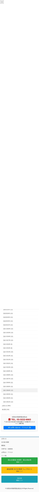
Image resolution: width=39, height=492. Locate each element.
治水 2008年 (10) (8, 375)
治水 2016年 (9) (7, 344)
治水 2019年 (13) (8, 332)
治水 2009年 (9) (7, 371)
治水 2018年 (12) (8, 336)
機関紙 (3, 445)
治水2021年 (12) (8, 325)
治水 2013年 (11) (8, 355)
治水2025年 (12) (8, 309)
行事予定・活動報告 (7, 449)
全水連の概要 (5, 442)
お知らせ (3, 438)
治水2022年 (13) (8, 321)
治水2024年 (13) (8, 313)
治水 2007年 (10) (8, 378)
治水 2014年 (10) (8, 352)
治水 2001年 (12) (8, 402)
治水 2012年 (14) (8, 359)
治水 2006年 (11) (8, 382)
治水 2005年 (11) (8, 386)
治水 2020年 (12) (8, 328)
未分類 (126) (5, 409)
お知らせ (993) (6, 405)
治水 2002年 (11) (8, 398)
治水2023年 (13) (8, 317)
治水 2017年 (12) (8, 340)
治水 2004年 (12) (8, 390)
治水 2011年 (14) (8, 363)
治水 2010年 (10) (8, 367)
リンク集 (3, 455)
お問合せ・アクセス (7, 452)
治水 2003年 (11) (8, 394)
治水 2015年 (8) (7, 348)
